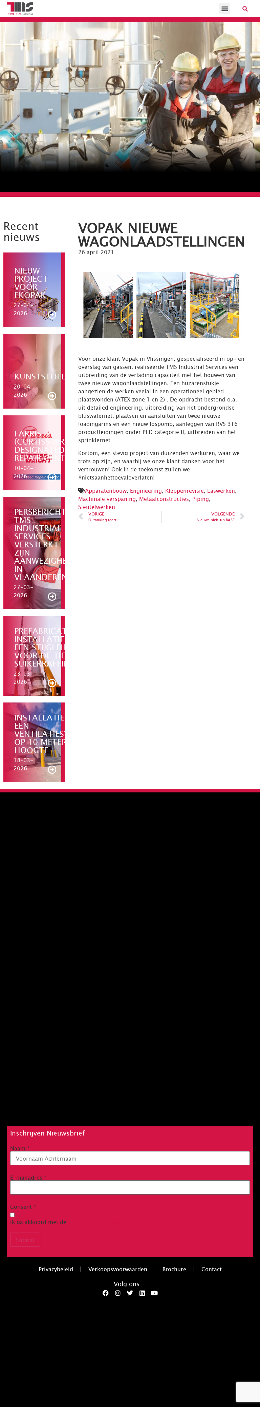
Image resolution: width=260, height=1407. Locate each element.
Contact (211, 1268)
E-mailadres (28, 1177)
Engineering (146, 490)
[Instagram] (118, 1293)
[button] (224, 8)
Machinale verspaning (107, 498)
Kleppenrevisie (184, 490)
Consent (23, 1206)
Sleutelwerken (96, 506)
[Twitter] (130, 1293)
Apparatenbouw (106, 490)
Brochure (174, 1268)
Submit (25, 1239)
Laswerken (221, 490)
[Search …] (245, 8)
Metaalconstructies (164, 498)
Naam (20, 1148)
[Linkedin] (142, 1293)
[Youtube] (154, 1293)
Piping (200, 498)
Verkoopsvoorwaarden (117, 1268)
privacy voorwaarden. (96, 1221)
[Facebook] (106, 1293)
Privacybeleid (56, 1268)
